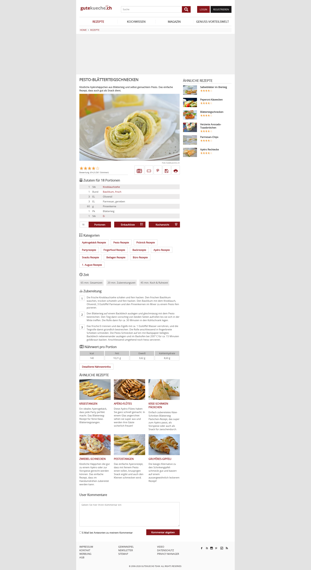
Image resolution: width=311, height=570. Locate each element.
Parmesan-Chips (209, 137)
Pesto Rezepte (121, 242)
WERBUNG (85, 553)
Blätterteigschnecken (211, 111)
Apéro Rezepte (162, 249)
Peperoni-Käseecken (211, 99)
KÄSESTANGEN (88, 403)
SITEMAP (123, 553)
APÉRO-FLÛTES (123, 403)
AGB (81, 557)
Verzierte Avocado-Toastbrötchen (210, 126)
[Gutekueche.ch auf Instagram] (211, 548)
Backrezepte (139, 249)
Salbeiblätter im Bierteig (213, 87)
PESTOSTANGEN (124, 459)
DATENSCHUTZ (165, 550)
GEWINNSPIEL (126, 546)
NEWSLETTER (125, 550)
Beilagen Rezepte (115, 257)
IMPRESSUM (86, 546)
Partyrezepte (89, 249)
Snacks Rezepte (90, 257)
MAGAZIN (174, 21)
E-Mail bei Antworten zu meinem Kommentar (107, 532)
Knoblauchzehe (111, 186)
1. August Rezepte (92, 264)
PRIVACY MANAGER (168, 553)
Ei (104, 216)
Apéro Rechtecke (209, 149)
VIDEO (160, 546)
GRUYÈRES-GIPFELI (160, 459)
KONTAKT (84, 550)
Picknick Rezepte (145, 242)
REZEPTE (98, 21)
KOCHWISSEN (136, 21)
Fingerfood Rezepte (114, 249)
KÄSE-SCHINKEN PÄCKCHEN (158, 405)
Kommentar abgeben (163, 532)
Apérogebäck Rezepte (94, 242)
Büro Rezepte (140, 257)
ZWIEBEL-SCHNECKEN (92, 459)
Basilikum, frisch (112, 191)
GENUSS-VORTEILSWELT (212, 21)
